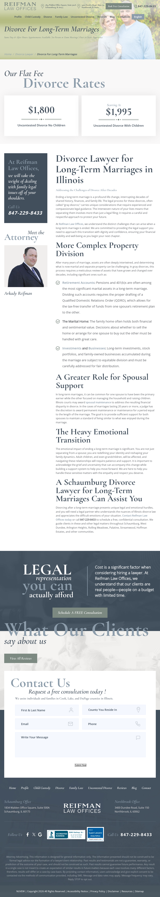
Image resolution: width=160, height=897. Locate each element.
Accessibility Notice (77, 891)
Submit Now (80, 765)
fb (27, 834)
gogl (40, 834)
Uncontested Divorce (82, 16)
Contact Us (124, 16)
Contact (146, 788)
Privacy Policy (97, 891)
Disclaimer (113, 891)
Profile (18, 16)
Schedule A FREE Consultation (80, 612)
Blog (112, 16)
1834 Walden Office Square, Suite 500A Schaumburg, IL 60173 (60, 6)
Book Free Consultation (118, 6)
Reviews (102, 16)
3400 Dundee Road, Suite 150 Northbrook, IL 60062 (93, 6)
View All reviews (21, 658)
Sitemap (139, 891)
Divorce (48, 16)
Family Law (61, 16)
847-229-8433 (147, 6)
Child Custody (32, 16)
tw (34, 834)
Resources (127, 891)
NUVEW (20, 891)
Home (12, 788)
